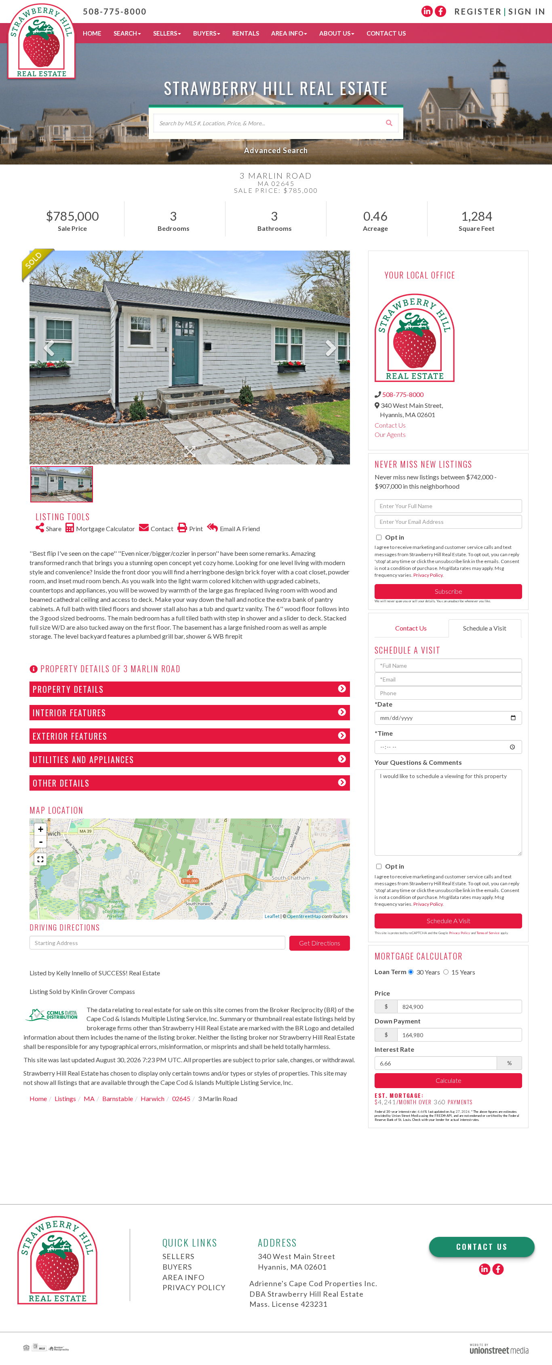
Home (38, 1098)
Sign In (527, 11)
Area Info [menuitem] (287, 33)
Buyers (177, 1266)
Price (382, 993)
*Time (384, 733)
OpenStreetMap (304, 916)
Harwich (152, 1098)
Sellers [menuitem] (165, 33)
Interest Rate (394, 1049)
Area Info (183, 1277)
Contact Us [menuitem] (386, 33)
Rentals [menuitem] (245, 33)
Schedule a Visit (484, 628)
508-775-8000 (115, 11)
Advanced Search (276, 150)
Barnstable (117, 1098)
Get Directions (319, 943)
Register (478, 11)
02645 (181, 1098)
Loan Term (391, 971)
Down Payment (398, 1021)
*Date (383, 704)
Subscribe (448, 591)
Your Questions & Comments (418, 762)
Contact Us (390, 425)
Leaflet (272, 916)
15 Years (462, 972)
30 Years (427, 972)
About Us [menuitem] (334, 33)
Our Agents (390, 434)
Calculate (448, 1080)
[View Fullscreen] (40, 859)
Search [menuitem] (125, 33)
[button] (389, 122)
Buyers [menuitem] (204, 33)
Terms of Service (487, 933)
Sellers (178, 1256)
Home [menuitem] (92, 33)
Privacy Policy (427, 575)
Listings (65, 1098)
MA (89, 1098)
